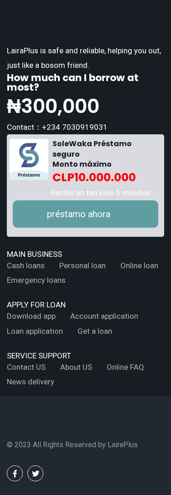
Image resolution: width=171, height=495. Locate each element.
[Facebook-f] (15, 473)
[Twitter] (35, 473)
